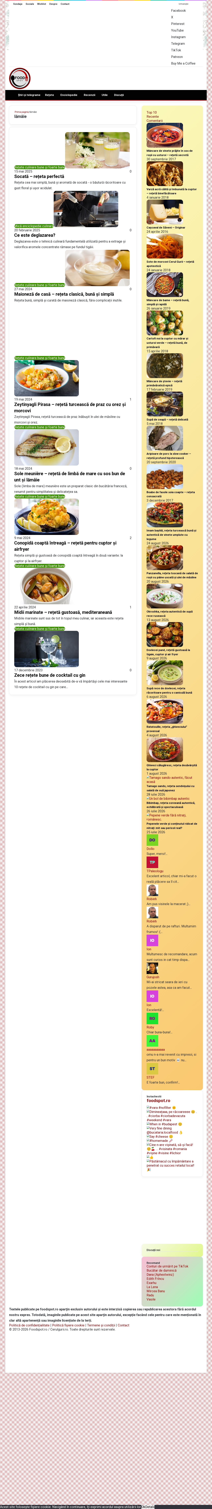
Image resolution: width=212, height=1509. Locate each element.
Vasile (151, 1299)
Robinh (152, 899)
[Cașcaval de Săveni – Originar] (165, 223)
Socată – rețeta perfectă (39, 176)
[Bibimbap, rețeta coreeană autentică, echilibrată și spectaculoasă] (168, 799)
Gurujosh (153, 977)
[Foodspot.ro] (20, 78)
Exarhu (151, 1283)
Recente (153, 117)
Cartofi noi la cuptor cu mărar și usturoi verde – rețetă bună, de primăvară (167, 343)
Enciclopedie (68, 95)
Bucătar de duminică (162, 1270)
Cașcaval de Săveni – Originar (166, 227)
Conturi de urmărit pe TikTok (167, 1266)
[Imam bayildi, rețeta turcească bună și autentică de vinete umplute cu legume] (165, 526)
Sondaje (17, 4)
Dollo (150, 849)
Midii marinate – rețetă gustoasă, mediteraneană (63, 612)
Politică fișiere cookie (68, 1325)
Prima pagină (21, 112)
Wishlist (41, 4)
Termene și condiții (101, 1325)
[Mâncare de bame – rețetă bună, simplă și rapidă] (165, 296)
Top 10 (152, 112)
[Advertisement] (139, 77)
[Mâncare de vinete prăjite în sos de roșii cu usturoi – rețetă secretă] (165, 146)
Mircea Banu (156, 1291)
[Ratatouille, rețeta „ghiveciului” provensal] (165, 722)
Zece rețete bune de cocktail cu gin (49, 675)
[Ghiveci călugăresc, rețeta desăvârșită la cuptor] (165, 761)
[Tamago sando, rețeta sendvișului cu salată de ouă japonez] (172, 782)
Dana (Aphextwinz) (160, 1275)
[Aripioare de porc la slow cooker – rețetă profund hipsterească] (165, 449)
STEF (151, 1077)
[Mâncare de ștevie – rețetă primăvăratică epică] (165, 377)
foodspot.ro (158, 1100)
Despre (53, 4)
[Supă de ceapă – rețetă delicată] (165, 415)
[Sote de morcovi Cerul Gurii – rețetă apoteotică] (165, 257)
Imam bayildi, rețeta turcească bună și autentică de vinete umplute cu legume (171, 535)
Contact (65, 4)
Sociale (30, 4)
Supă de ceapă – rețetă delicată (167, 419)
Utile (105, 95)
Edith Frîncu (155, 1279)
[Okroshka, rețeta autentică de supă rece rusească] (165, 607)
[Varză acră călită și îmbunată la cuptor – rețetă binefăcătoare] (165, 185)
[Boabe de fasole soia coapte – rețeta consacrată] (165, 488)
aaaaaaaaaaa (156, 1050)
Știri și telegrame (29, 95)
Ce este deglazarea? (34, 235)
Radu (150, 1295)
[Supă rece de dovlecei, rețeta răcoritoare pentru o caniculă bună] (165, 684)
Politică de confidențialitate (29, 1325)
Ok (143, 1507)
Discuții (119, 95)
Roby (150, 1027)
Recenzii (89, 95)
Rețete (49, 95)
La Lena (152, 1287)
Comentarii (155, 121)
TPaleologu (155, 871)
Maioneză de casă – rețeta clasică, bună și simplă (64, 294)
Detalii (150, 1507)
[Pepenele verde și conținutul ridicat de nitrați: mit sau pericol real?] (172, 819)
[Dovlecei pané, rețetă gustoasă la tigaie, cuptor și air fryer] (165, 646)
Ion (149, 949)
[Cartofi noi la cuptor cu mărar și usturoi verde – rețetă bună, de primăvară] (165, 334)
